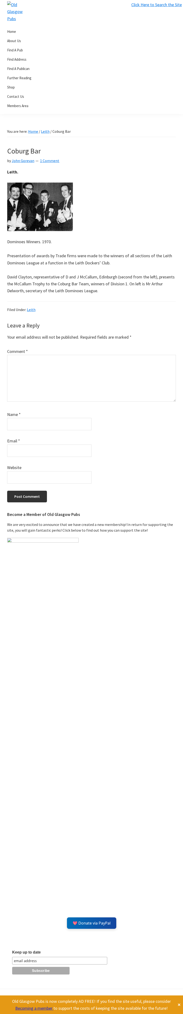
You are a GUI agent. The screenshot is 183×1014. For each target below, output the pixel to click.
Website (14, 467)
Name (14, 414)
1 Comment (49, 160)
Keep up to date (26, 952)
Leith (31, 309)
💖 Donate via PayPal (92, 923)
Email (13, 441)
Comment (17, 351)
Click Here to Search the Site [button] (156, 4)
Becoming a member (34, 1008)
